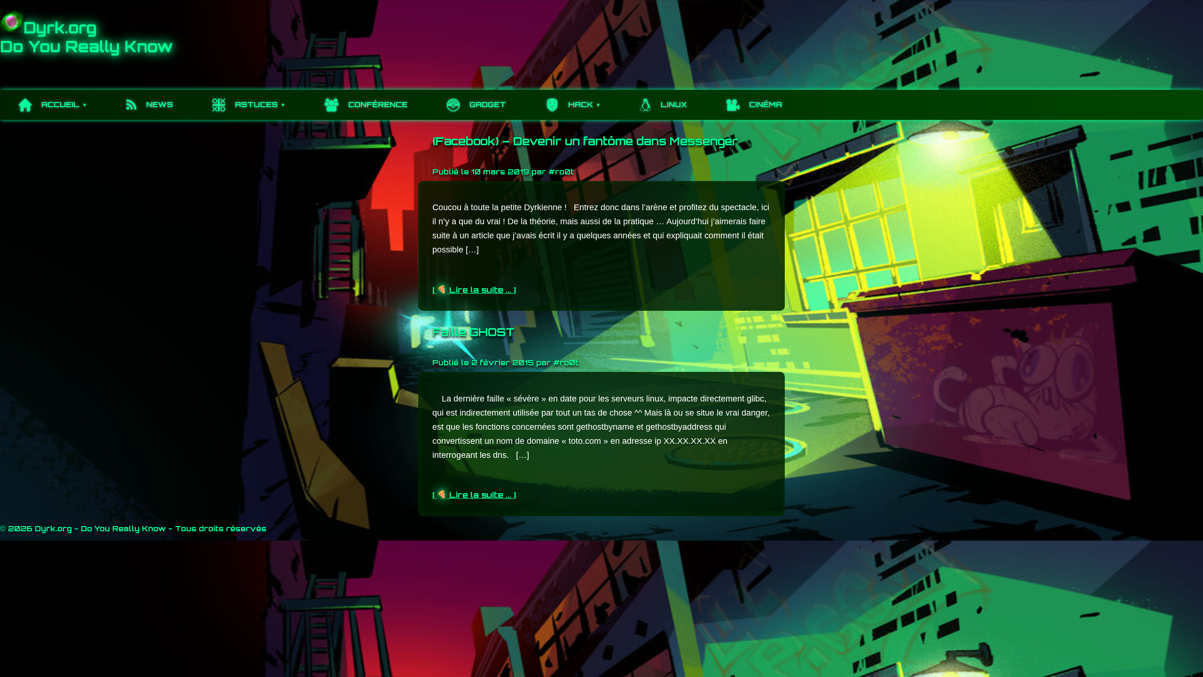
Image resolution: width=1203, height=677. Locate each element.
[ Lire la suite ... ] (474, 289)
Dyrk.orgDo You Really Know (86, 37)
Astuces (256, 104)
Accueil (60, 104)
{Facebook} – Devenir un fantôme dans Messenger (585, 141)
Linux (674, 104)
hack (580, 104)
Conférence (377, 104)
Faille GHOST (473, 332)
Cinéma (765, 104)
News (159, 104)
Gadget (487, 104)
